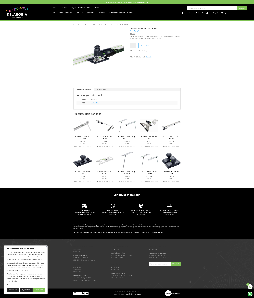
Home (54, 8)
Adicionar (144, 45)
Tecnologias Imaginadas (133, 294)
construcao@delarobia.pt (157, 253)
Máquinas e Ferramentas (85, 13)
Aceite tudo (39, 290)
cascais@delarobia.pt (118, 273)
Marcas (130, 13)
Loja (53, 13)
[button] (121, 30)
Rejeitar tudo (26, 290)
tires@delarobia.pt (79, 275)
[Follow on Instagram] (75, 293)
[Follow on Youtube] (87, 293)
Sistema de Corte (99, 25)
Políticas (95, 8)
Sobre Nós (63, 8)
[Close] (46, 246)
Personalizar (13, 290)
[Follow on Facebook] (79, 293)
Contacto (81, 8)
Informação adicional (83, 89)
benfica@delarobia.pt (118, 253)
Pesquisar (242, 8)
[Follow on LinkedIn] (83, 293)
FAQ (88, 8)
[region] (26, 269)
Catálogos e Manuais (117, 13)
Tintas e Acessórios (64, 13)
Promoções (103, 13)
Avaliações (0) (101, 89)
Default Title (95, 103)
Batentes (107, 25)
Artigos (73, 8)
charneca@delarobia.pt (81, 255)
